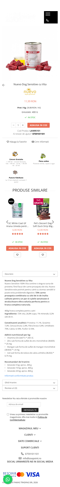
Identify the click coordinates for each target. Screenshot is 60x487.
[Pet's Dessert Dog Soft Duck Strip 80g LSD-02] (43, 209)
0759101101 (31, 453)
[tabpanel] (30, 53)
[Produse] (48, 15)
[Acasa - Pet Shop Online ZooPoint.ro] (21, 17)
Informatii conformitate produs (19, 375)
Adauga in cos (38, 125)
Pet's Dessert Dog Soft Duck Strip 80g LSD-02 (42, 225)
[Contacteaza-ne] (47, 20)
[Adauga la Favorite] (17, 254)
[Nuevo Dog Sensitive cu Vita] (30, 53)
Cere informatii (41, 141)
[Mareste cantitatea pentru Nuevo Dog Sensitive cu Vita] (22, 125)
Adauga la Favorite (18, 141)
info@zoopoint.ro (31, 458)
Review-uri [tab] (11, 388)
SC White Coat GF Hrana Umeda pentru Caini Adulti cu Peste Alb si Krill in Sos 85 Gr (17, 225)
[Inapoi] (2, 85)
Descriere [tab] (9, 274)
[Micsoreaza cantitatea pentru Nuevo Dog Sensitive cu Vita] (13, 125)
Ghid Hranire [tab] (10, 382)
